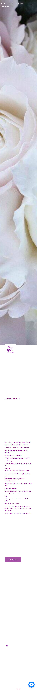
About (11, 3)
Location (20, 3)
